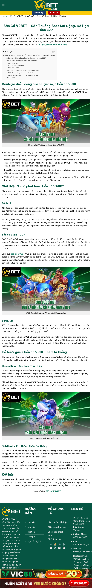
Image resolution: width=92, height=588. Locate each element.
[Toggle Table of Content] (52, 52)
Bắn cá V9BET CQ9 (18, 65)
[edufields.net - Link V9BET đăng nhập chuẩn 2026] (46, 5)
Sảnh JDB (15, 68)
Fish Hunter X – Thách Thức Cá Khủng (25, 75)
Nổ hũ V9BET (53, 491)
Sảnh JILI (15, 63)
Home (4, 16)
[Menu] (3, 5)
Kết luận (12, 77)
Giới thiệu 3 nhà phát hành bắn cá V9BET (23, 61)
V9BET (5, 519)
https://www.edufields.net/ (53, 44)
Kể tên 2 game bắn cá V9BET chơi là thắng (24, 70)
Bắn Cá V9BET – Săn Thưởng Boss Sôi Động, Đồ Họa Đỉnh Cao (30, 55)
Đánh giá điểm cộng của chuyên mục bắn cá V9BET (27, 58)
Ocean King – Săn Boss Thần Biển (23, 73)
